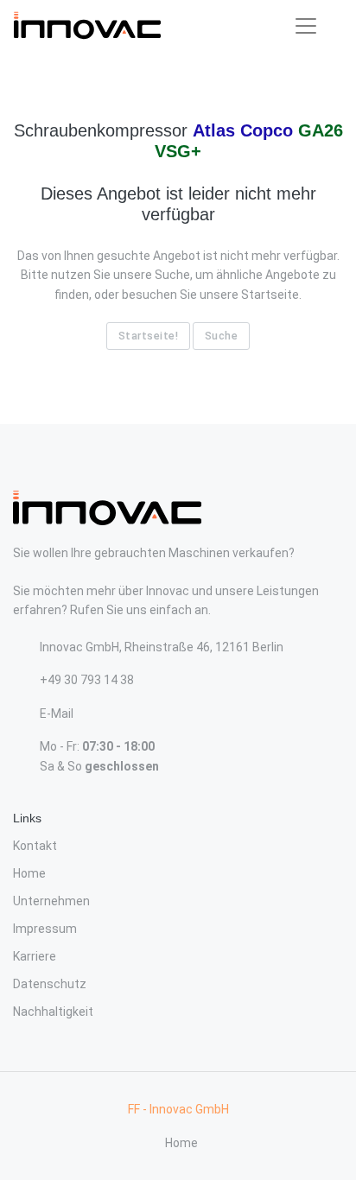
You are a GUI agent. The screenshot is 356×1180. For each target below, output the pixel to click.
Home (29, 873)
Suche (221, 335)
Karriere (34, 956)
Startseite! (148, 335)
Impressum (45, 929)
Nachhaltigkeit (53, 1011)
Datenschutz (49, 984)
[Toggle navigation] (306, 26)
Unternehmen (51, 901)
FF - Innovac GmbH (178, 1109)
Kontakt (35, 846)
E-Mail (56, 713)
